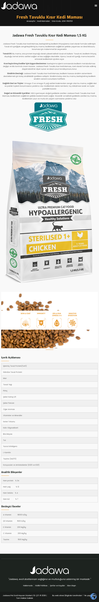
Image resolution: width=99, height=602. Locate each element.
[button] (96, 6)
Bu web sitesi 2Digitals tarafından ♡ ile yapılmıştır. (74, 595)
